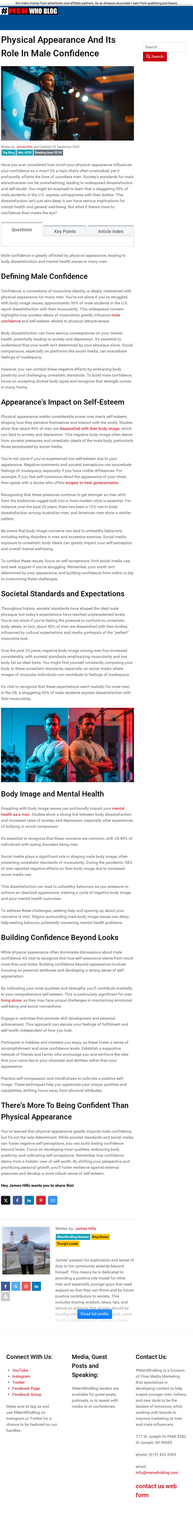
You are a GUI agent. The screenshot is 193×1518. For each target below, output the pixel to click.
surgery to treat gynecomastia (92, 482)
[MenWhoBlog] (29, 12)
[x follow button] (15, 1286)
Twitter (18, 1382)
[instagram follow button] (26, 1286)
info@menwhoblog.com (157, 1472)
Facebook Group (26, 1394)
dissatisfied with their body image (89, 428)
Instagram (21, 1376)
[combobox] (165, 47)
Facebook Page (26, 1388)
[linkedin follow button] (36, 1286)
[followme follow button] (5, 1296)
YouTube (20, 1370)
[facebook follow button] (5, 1286)
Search (157, 56)
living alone (11, 1000)
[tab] (21, 229)
